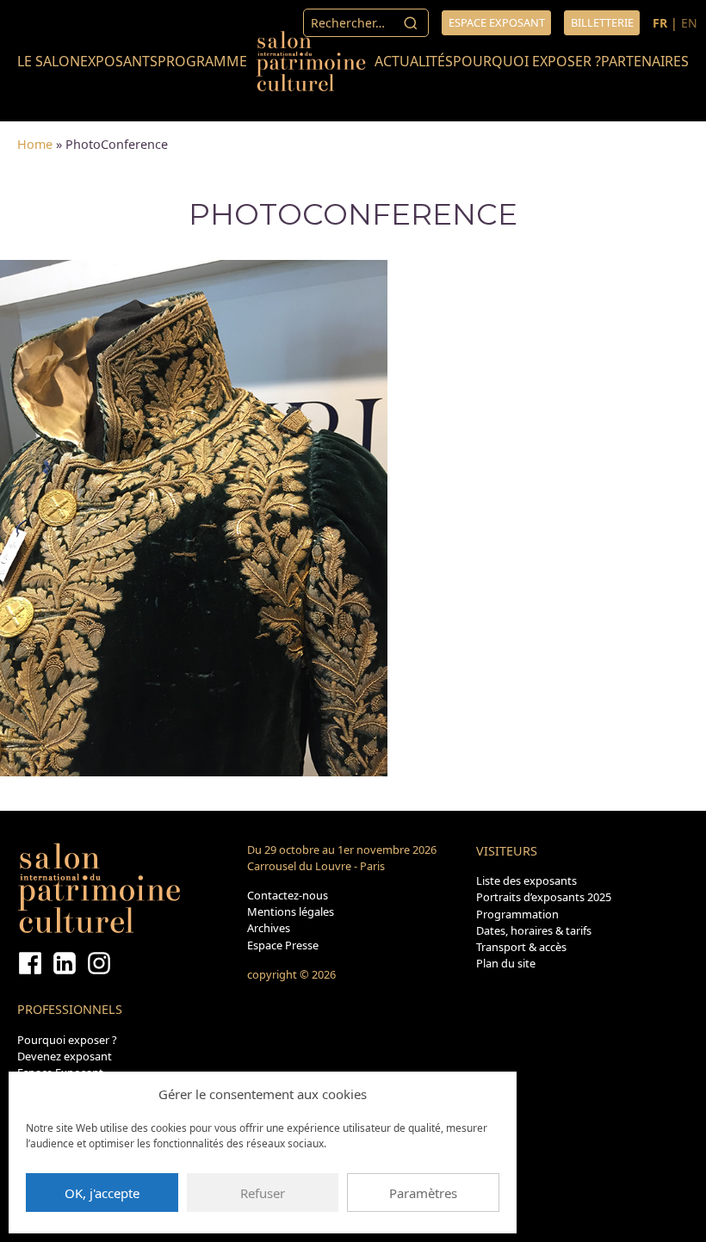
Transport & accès (521, 947)
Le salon (48, 61)
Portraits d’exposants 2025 (543, 897)
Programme (202, 61)
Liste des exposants (526, 880)
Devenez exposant (64, 1056)
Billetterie (602, 22)
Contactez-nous (287, 895)
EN (689, 23)
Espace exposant (497, 22)
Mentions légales (290, 911)
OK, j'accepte (102, 1193)
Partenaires (645, 61)
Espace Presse (283, 945)
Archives (268, 928)
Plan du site (506, 963)
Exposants (119, 61)
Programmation (517, 914)
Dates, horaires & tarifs (533, 930)
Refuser (262, 1193)
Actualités (414, 61)
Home (35, 144)
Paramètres (423, 1193)
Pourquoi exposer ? (527, 61)
